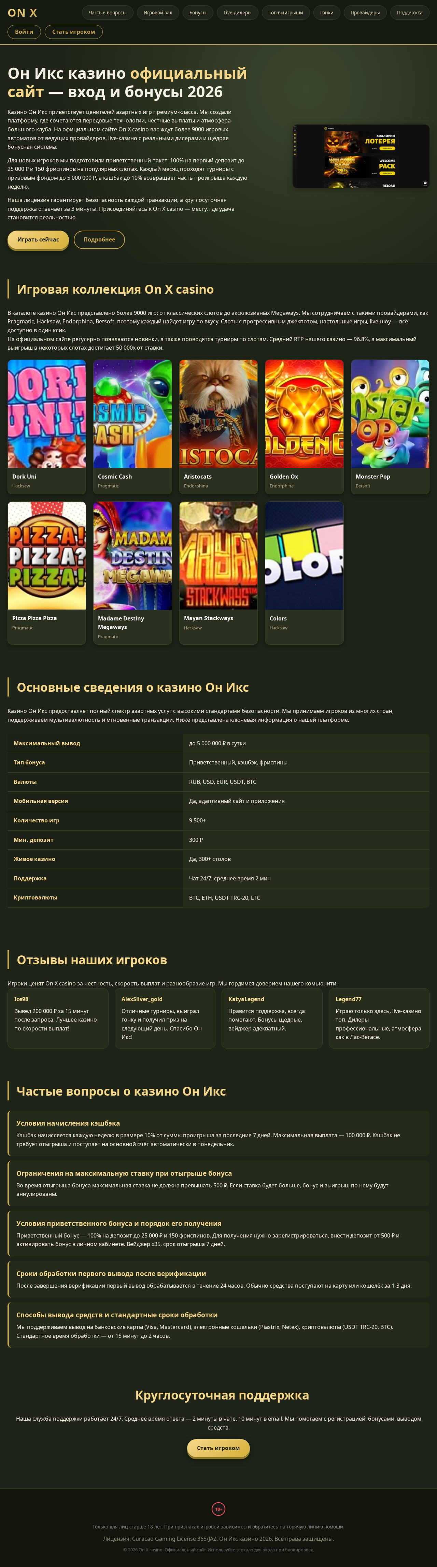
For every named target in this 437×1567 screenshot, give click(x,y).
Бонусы (198, 12)
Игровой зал (158, 12)
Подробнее (99, 239)
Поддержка (410, 12)
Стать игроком (73, 31)
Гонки (327, 12)
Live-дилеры (238, 12)
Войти (24, 31)
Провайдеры (365, 12)
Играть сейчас (38, 239)
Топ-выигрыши (286, 12)
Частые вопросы (108, 12)
